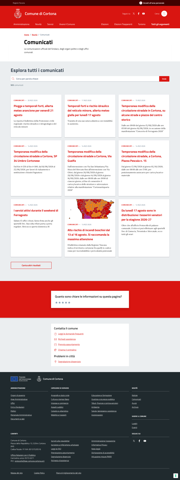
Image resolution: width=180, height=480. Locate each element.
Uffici (13, 403)
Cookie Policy (39, 472)
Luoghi (134, 423)
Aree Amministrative (19, 399)
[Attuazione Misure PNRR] (21, 379)
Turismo (141, 24)
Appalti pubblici (57, 407)
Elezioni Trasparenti (123, 24)
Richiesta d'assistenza (60, 460)
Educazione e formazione (101, 395)
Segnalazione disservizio (61, 456)
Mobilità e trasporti (58, 414)
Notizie (135, 395)
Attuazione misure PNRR (101, 456)
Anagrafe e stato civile (60, 395)
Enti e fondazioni (17, 407)
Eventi (134, 427)
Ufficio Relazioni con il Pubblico (23, 455)
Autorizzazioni (97, 414)
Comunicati (19, 100)
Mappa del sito (17, 472)
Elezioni (104, 24)
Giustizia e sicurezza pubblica (103, 399)
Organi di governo (18, 395)
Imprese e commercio (59, 403)
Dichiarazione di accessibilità (102, 452)
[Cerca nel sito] (164, 14)
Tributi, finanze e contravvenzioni (104, 403)
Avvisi (134, 403)
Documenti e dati (17, 418)
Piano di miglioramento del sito (68, 472)
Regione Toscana (19, 3)
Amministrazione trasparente (103, 440)
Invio (164, 78)
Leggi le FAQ (56, 448)
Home (26, 34)
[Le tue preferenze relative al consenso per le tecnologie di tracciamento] (175, 475)
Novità (34, 34)
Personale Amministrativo (21, 414)
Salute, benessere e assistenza (103, 411)
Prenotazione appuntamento (62, 452)
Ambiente (95, 407)
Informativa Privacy (99, 444)
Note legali (95, 448)
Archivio (135, 407)
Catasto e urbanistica (59, 411)
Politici (13, 411)
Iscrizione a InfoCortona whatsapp (65, 444)
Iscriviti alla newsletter (60, 440)
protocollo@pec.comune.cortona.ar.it (29, 461)
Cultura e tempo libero (60, 399)
